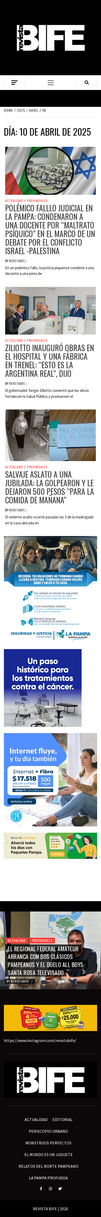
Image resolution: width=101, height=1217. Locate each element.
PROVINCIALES (37, 200)
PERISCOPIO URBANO (48, 1131)
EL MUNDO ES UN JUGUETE (48, 1154)
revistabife (17, 261)
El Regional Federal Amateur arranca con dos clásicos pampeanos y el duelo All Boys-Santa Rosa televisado (46, 960)
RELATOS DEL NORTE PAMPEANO (48, 1166)
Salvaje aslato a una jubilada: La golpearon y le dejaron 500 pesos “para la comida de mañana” (49, 487)
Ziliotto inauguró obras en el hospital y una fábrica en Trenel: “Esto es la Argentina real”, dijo (49, 360)
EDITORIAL (63, 1119)
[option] (50, 950)
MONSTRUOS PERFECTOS (48, 1142)
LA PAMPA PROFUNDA (48, 1177)
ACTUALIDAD (14, 200)
